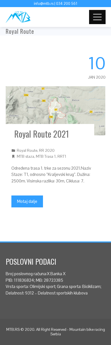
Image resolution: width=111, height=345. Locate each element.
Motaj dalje (27, 201)
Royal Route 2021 (41, 133)
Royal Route (27, 150)
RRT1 (61, 156)
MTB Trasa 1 (46, 156)
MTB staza (25, 156)
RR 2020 (47, 150)
